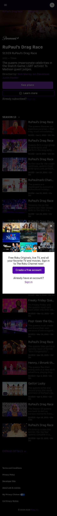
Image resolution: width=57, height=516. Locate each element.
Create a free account (28, 270)
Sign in (28, 282)
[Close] (51, 225)
